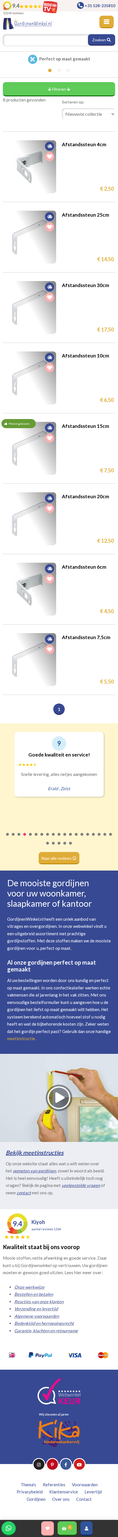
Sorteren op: (73, 101)
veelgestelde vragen (81, 1185)
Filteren (59, 89)
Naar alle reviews (57, 858)
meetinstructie (21, 1038)
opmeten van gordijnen (34, 1170)
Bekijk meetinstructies (35, 1152)
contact (24, 1192)
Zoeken (99, 39)
